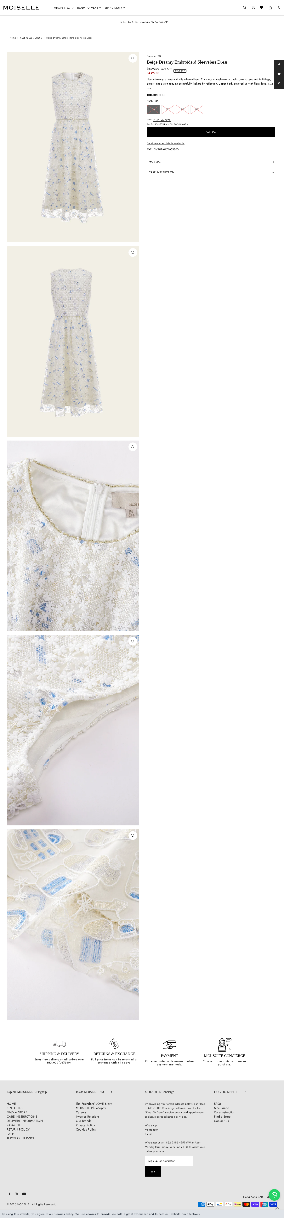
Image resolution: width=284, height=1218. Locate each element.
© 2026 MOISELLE (18, 1204)
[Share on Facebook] (279, 64)
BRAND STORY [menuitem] (113, 8)
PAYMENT (169, 1055)
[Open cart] (270, 7)
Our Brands (83, 1121)
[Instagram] (16, 1194)
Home (13, 37)
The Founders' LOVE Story (94, 1103)
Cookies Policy (86, 1129)
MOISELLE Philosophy (91, 1108)
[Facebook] (9, 1194)
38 (167, 109)
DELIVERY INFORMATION (25, 1121)
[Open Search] (244, 8)
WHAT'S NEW (62, 8)
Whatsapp (151, 1125)
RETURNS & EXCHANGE (114, 1054)
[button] (211, 120)
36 (153, 109)
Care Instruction (225, 1112)
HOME (11, 1103)
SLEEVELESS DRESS (31, 37)
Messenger (151, 1130)
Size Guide (221, 1108)
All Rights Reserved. (44, 1204)
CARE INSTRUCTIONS (22, 1116)
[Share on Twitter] (279, 74)
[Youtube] (24, 1194)
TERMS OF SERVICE (21, 1138)
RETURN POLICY (18, 1129)
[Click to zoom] (132, 58)
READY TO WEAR (87, 8)
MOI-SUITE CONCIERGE (224, 1055)
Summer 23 (154, 56)
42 (196, 109)
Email (148, 1134)
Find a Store (222, 1116)
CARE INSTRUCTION (161, 172)
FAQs (10, 1134)
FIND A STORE (17, 1112)
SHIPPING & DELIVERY (59, 1054)
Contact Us (221, 1121)
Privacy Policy (85, 1125)
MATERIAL (155, 162)
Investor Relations (87, 1116)
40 (182, 109)
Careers (81, 1112)
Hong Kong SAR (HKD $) (258, 1197)
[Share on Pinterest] (279, 84)
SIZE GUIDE (15, 1108)
